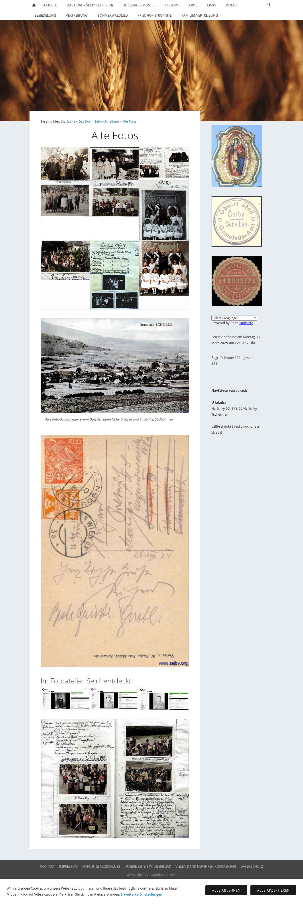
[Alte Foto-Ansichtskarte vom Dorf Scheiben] (115, 366)
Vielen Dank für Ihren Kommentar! (205, 866)
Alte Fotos (129, 121)
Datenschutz (251, 866)
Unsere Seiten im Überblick (147, 866)
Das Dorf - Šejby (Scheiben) (99, 121)
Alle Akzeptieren (273, 890)
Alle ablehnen (226, 890)
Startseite (68, 121)
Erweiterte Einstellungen (141, 894)
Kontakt (47, 866)
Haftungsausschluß (101, 866)
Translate (246, 323)
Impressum (68, 866)
